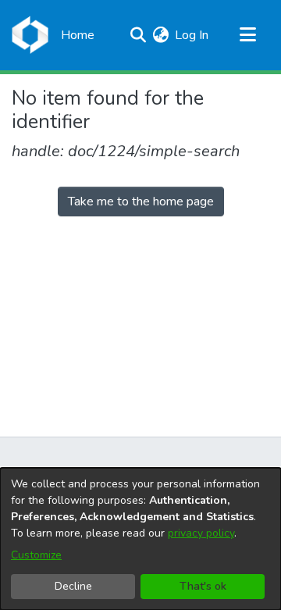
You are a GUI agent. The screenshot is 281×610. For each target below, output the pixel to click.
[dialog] (140, 539)
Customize (36, 555)
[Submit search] (138, 35)
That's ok (203, 586)
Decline (73, 586)
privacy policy (201, 533)
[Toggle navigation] (247, 35)
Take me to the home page (141, 201)
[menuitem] (160, 35)
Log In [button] (192, 35)
